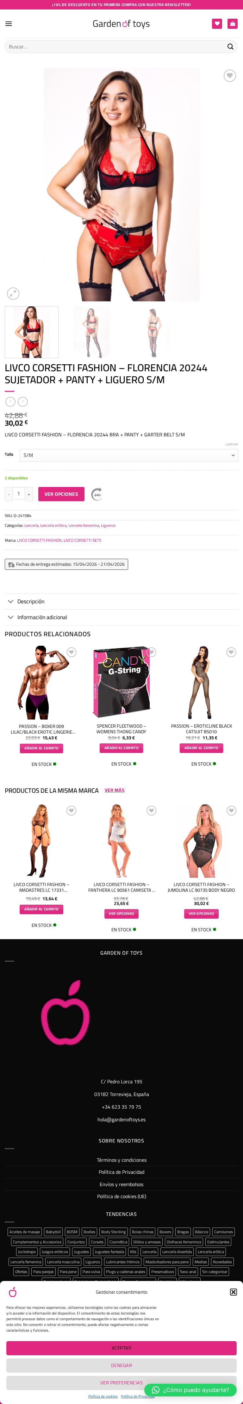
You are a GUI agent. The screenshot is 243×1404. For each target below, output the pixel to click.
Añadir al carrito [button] (41, 748)
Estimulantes (218, 1242)
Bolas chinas (142, 1231)
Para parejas (43, 1271)
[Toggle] (11, 602)
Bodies (89, 1231)
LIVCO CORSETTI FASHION (39, 540)
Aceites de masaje (24, 1231)
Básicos (201, 1231)
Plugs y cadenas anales (125, 1271)
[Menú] (8, 23)
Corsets (97, 1242)
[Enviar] (230, 46)
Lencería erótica (53, 525)
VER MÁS (114, 790)
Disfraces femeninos (184, 1242)
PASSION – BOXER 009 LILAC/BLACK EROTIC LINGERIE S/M (41, 729)
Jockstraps (27, 1251)
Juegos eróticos (55, 1251)
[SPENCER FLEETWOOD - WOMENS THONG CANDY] (121, 682)
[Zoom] (13, 293)
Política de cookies (103, 1396)
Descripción (30, 601)
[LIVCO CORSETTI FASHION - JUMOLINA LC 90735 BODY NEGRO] (201, 841)
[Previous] (17, 184)
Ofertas (21, 1271)
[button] (233, 1292)
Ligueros (108, 525)
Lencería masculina (63, 1261)
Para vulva (91, 1271)
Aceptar (121, 1347)
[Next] (225, 184)
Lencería (31, 525)
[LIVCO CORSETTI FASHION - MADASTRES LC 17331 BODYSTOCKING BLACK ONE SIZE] (41, 841)
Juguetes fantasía (109, 1251)
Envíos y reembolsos (121, 1184)
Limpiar (231, 444)
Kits (133, 1251)
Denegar (121, 1365)
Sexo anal (188, 1271)
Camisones (223, 1231)
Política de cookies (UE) (121, 1196)
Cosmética (118, 1242)
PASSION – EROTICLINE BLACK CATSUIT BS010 (201, 729)
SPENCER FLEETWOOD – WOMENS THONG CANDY (121, 729)
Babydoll (53, 1231)
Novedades (222, 1261)
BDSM (72, 1231)
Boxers (165, 1231)
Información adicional (42, 617)
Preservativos (162, 1271)
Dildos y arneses (147, 1242)
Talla (9, 454)
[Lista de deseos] (217, 24)
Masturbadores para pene (167, 1261)
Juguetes (81, 1251)
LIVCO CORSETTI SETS (82, 540)
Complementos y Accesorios (37, 1242)
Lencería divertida (177, 1251)
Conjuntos (76, 1242)
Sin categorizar (214, 1271)
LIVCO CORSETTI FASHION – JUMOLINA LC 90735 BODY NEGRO (201, 887)
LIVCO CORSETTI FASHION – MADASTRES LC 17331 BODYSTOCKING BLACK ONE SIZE (41, 887)
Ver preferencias (121, 1382)
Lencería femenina (83, 525)
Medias (201, 1261)
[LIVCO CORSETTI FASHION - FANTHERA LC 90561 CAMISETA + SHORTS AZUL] (121, 841)
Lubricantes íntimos (123, 1261)
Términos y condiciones (121, 1160)
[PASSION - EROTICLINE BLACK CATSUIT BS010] (201, 682)
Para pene (68, 1271)
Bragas (183, 1231)
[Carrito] (232, 24)
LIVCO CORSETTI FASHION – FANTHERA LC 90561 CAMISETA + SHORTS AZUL (121, 887)
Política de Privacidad (138, 1396)
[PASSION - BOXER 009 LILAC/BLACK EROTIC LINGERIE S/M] (41, 683)
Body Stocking (113, 1231)
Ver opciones (61, 494)
